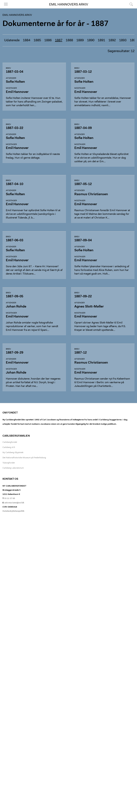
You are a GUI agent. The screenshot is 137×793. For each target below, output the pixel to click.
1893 (122, 40)
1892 (112, 40)
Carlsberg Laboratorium (13, 468)
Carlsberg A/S (9, 447)
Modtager (11, 88)
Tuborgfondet (9, 463)
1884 (26, 40)
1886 (48, 40)
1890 (90, 40)
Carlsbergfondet (10, 442)
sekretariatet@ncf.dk (14, 503)
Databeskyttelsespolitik (13, 511)
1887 (58, 40)
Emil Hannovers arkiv (68, 4)
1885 (37, 40)
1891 (101, 40)
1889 (80, 40)
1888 (69, 40)
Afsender (11, 78)
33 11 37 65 (9, 498)
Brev (8, 68)
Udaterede (12, 40)
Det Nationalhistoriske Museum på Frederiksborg (24, 458)
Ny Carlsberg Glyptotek (13, 453)
